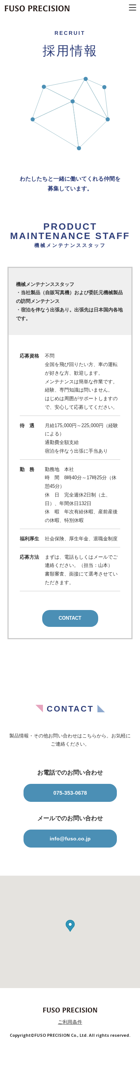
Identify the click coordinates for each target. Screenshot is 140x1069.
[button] (70, 926)
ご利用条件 (70, 1022)
